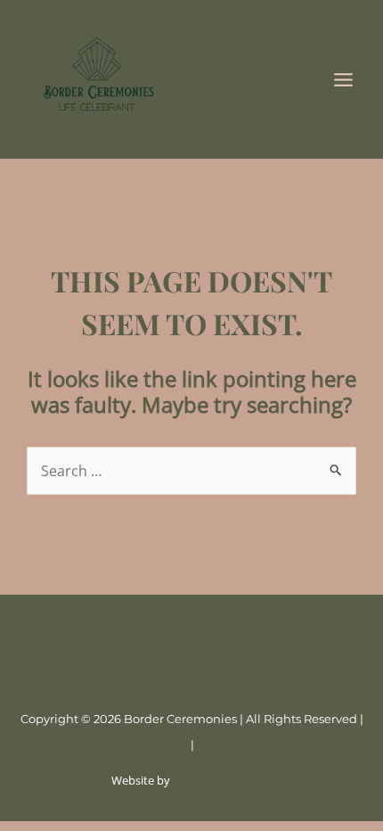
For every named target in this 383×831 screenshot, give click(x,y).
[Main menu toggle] (343, 80)
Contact (283, 627)
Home (96, 627)
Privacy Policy (148, 744)
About (133, 627)
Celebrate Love (189, 627)
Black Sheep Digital (222, 780)
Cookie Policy (235, 744)
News (244, 627)
